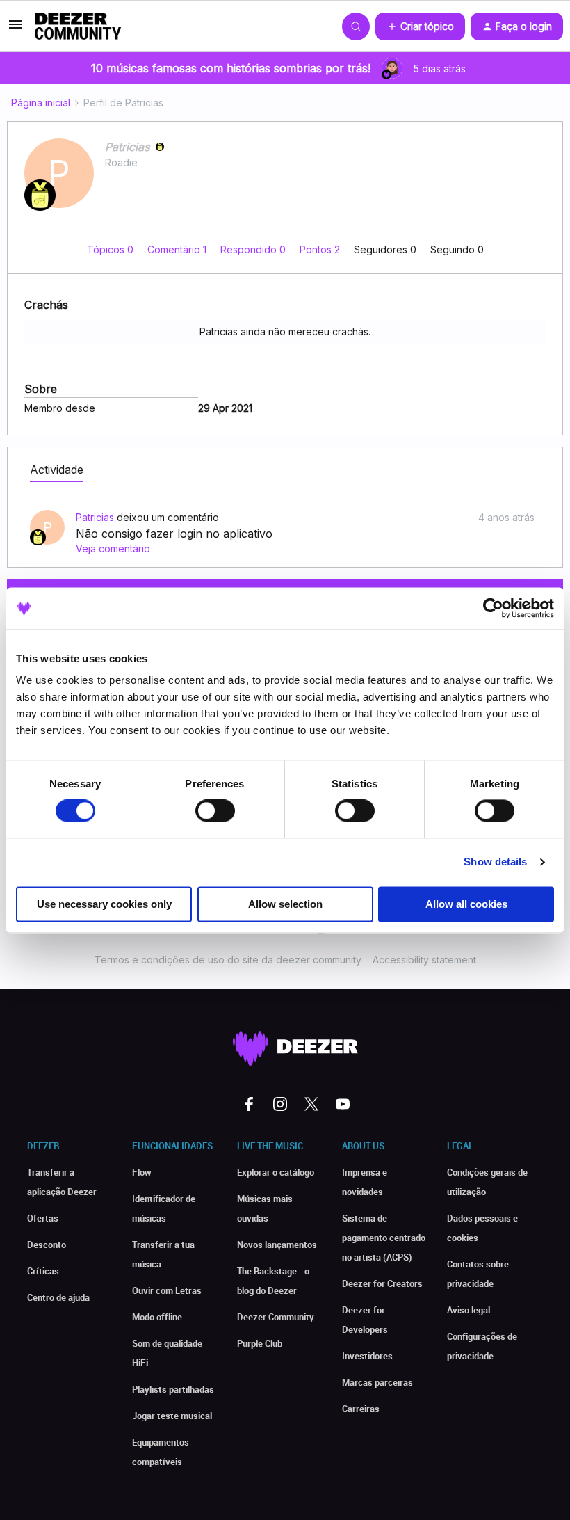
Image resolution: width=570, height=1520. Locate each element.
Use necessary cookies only (104, 904)
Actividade (56, 470)
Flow (142, 1172)
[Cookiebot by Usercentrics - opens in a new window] (493, 608)
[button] (15, 29)
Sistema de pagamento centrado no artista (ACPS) (383, 1237)
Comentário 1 (178, 249)
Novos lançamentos (277, 1244)
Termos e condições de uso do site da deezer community (228, 960)
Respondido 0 (254, 249)
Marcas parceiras (377, 1382)
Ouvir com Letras (167, 1290)
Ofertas (42, 1218)
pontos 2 (321, 249)
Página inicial (40, 103)
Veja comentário (113, 548)
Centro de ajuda (58, 1297)
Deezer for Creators (382, 1283)
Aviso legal (468, 1310)
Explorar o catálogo (275, 1172)
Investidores (367, 1356)
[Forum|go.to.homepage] (78, 26)
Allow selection (285, 904)
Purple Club (259, 1343)
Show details (495, 862)
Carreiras (361, 1408)
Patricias (127, 147)
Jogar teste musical (172, 1415)
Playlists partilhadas (173, 1389)
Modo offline (157, 1317)
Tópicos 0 (111, 249)
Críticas (43, 1271)
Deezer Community (275, 1317)
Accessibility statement (424, 960)
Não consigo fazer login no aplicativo (174, 534)
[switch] (215, 811)
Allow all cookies (466, 904)
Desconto (46, 1244)
